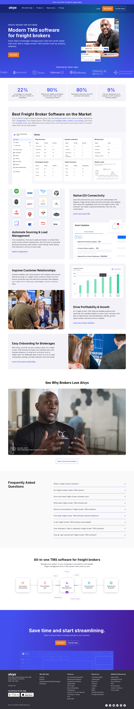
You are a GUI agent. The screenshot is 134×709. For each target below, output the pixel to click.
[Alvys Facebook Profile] (106, 705)
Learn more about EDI (81, 214)
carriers (70, 121)
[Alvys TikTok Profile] (124, 705)
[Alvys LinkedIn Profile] (117, 705)
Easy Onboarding (72, 688)
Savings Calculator (98, 692)
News (93, 690)
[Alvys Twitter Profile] (110, 705)
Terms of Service (116, 688)
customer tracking (50, 282)
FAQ (112, 683)
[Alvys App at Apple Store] (27, 695)
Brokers (42, 679)
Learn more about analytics (84, 323)
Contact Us (12, 685)
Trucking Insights (97, 677)
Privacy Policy (115, 686)
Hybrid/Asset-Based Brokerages (50, 681)
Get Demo (108, 9)
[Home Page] (12, 674)
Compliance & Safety (74, 681)
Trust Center (115, 690)
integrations (21, 121)
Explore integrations (20, 252)
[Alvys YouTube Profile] (114, 705)
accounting (78, 121)
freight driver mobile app (24, 282)
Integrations (71, 690)
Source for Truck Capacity (76, 692)
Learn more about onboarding (23, 362)
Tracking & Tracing (73, 694)
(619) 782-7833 (13, 681)
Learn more (77, 2)
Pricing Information (98, 694)
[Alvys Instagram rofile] (121, 705)
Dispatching (71, 683)
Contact (94, 683)
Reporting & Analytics (74, 679)
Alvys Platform (115, 681)
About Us (95, 681)
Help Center (115, 677)
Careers (94, 686)
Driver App (70, 686)
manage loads (60, 121)
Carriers (42, 677)
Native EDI (70, 699)
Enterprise (43, 683)
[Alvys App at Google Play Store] (14, 695)
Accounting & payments (75, 677)
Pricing (61, 8)
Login (98, 9)
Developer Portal (116, 679)
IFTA (68, 696)
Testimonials (96, 679)
